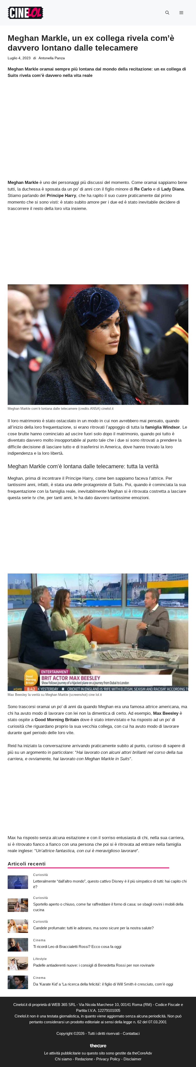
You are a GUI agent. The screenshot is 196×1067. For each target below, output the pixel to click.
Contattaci (131, 1033)
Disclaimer (132, 1059)
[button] (167, 12)
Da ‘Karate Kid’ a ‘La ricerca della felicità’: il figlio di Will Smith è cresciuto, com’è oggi (103, 984)
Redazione (84, 1059)
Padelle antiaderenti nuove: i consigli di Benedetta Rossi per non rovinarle (93, 965)
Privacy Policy (108, 1059)
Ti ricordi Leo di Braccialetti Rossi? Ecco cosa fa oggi (77, 946)
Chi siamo (63, 1059)
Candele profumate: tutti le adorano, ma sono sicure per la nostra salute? (93, 928)
